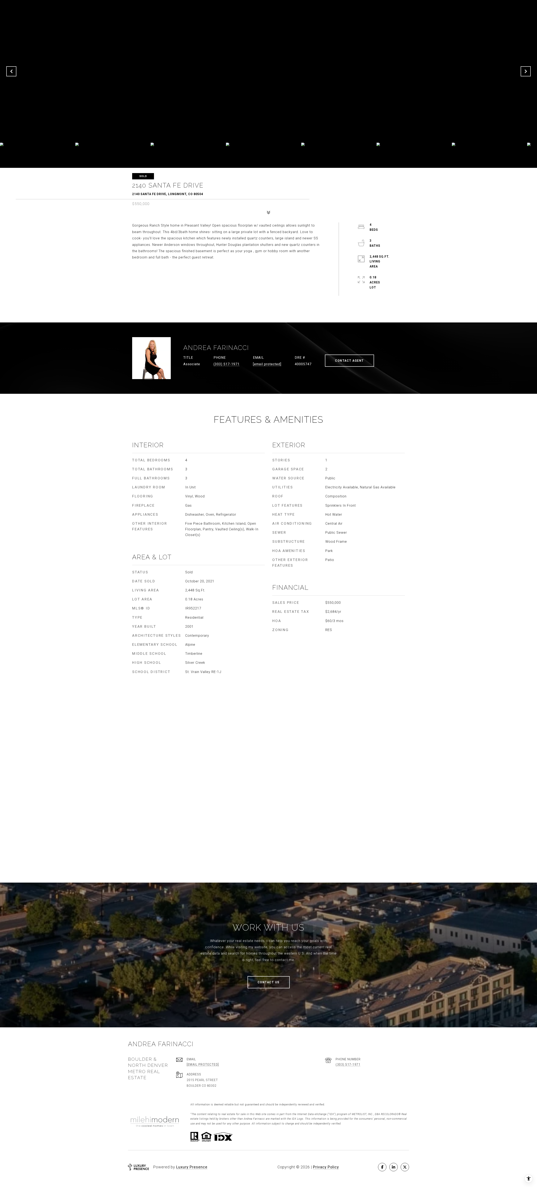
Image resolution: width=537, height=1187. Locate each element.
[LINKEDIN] (393, 1167)
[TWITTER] (405, 1167)
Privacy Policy (326, 1167)
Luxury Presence (191, 1167)
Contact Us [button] (269, 982)
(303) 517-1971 (227, 364)
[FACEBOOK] (382, 1167)
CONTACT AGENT (349, 360)
